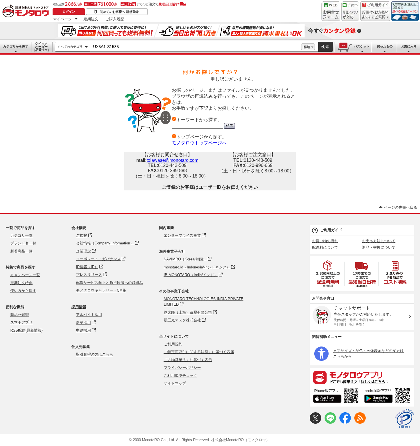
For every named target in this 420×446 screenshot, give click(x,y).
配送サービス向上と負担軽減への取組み (109, 282)
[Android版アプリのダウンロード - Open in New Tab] (388, 397)
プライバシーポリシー (182, 367)
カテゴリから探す (15, 46)
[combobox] (195, 47)
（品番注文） (41, 46)
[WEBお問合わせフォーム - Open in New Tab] (330, 11)
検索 (325, 47)
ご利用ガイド (331, 230)
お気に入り (409, 46)
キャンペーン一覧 (25, 275)
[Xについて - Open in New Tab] (315, 422)
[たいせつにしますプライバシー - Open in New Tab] (404, 418)
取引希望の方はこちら (94, 354)
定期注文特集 (21, 283)
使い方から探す (23, 290)
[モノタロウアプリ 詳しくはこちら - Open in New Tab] (362, 377)
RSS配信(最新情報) (26, 330)
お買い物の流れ (325, 241)
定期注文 (90, 19)
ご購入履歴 (114, 19)
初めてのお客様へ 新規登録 (119, 11)
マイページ (62, 19)
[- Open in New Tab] (328, 273)
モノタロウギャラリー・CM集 (101, 290)
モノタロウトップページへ (199, 142)
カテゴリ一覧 (21, 235)
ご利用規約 (173, 344)
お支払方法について (378, 241)
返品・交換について (378, 247)
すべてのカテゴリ (70, 46)
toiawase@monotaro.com (172, 160)
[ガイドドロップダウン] (375, 15)
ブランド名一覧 (23, 243)
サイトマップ (175, 383)
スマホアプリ (21, 322)
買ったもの (385, 46)
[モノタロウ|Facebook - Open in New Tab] (345, 422)
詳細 (307, 47)
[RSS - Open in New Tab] (360, 422)
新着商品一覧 (21, 251)
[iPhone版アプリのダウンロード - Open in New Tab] (336, 397)
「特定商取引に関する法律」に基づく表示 (199, 352)
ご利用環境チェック (180, 375)
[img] (27, 11)
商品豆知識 (19, 314)
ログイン (69, 11)
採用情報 (78, 307)
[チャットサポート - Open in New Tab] (350, 11)
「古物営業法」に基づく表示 (188, 360)
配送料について (325, 247)
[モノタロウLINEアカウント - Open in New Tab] (330, 422)
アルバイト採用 (89, 314)
